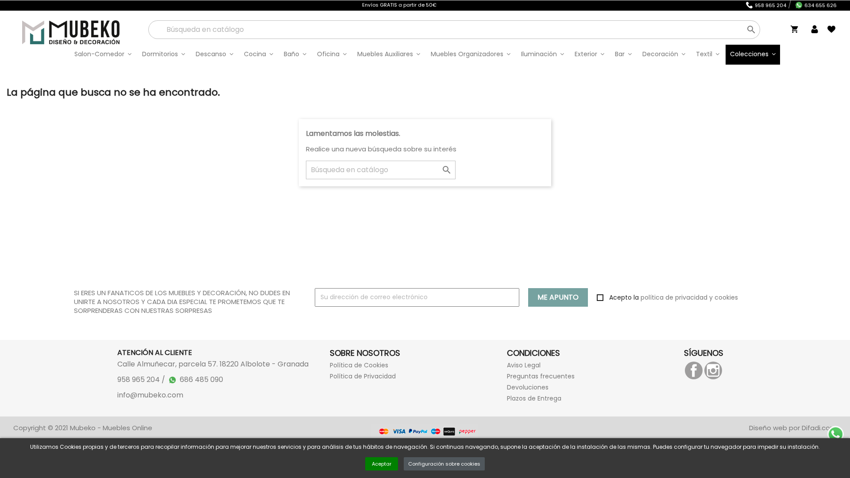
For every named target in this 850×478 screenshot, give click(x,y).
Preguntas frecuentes (541, 376)
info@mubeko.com (150, 395)
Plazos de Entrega (534, 398)
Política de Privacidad (363, 376)
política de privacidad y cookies (689, 297)
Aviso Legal (524, 365)
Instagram (713, 370)
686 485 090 (201, 379)
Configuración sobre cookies (444, 463)
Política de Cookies (359, 365)
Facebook (694, 370)
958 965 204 (770, 5)
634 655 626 (820, 5)
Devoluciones (528, 387)
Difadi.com (819, 427)
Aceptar (381, 463)
